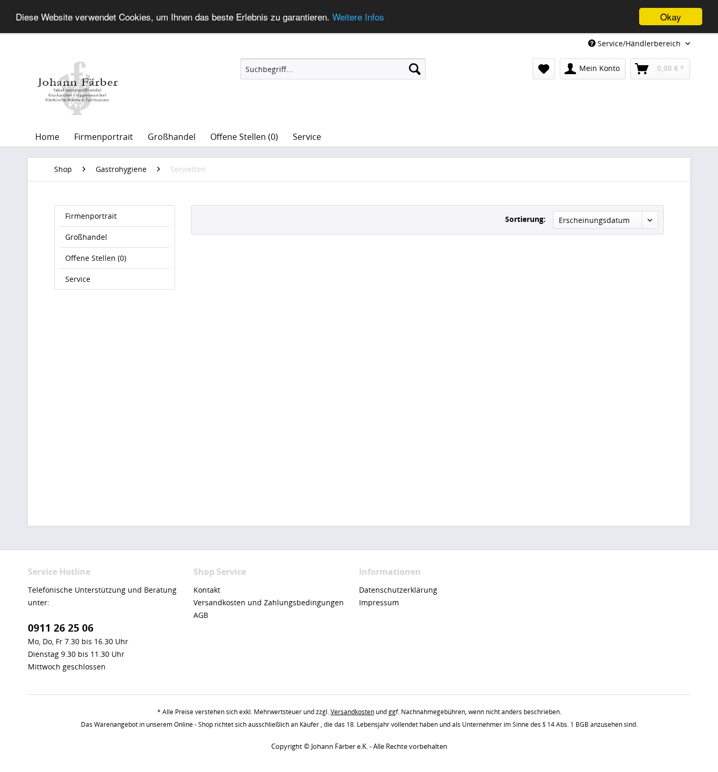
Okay (670, 16)
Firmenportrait (91, 216)
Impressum (379, 602)
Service (77, 279)
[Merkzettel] (543, 68)
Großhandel (86, 237)
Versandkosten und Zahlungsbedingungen (268, 602)
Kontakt (206, 590)
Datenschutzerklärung (398, 590)
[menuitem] (333, 68)
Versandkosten (352, 711)
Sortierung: (525, 219)
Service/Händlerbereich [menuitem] (639, 43)
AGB (200, 615)
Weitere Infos (358, 17)
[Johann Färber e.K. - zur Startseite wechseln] (77, 88)
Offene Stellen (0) (95, 258)
